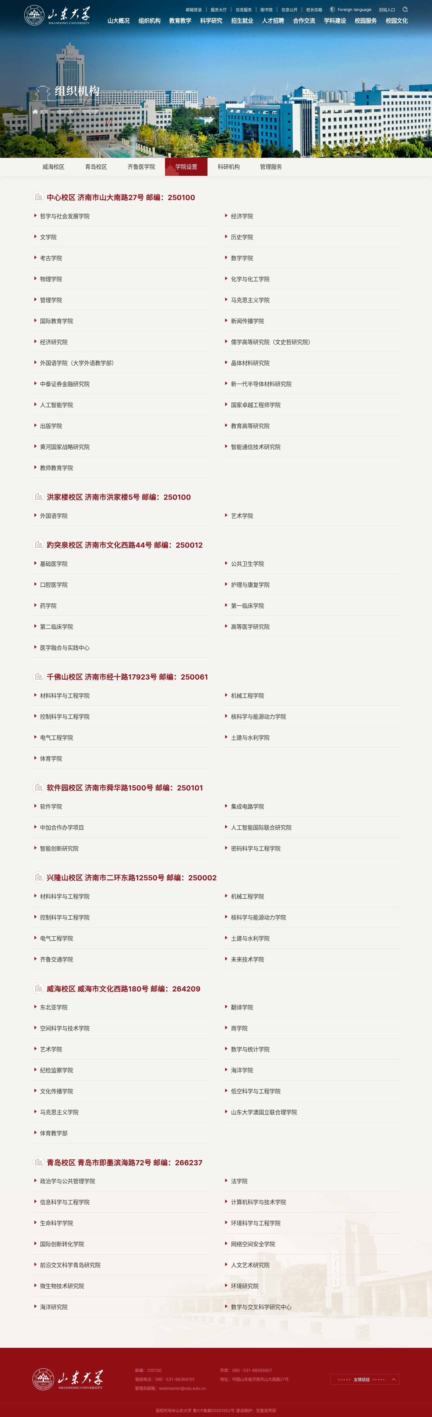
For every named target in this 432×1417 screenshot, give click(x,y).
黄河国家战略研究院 (65, 447)
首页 (44, 111)
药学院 (48, 605)
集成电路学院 (247, 806)
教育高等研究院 (250, 426)
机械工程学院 (247, 695)
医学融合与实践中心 (65, 647)
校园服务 (366, 20)
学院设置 (90, 111)
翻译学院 (242, 1007)
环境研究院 (244, 1286)
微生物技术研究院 (62, 1286)
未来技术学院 (247, 959)
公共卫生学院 (247, 563)
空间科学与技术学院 (65, 1028)
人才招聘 (273, 20)
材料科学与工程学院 (65, 695)
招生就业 (242, 20)
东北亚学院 (54, 1007)
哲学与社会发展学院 (65, 216)
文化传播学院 (56, 1091)
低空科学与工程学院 (255, 1091)
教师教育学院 (56, 468)
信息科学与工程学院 (65, 1202)
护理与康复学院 (250, 584)
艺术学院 (242, 515)
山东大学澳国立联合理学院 (264, 1112)
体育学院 (51, 758)
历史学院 (242, 237)
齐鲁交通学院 (56, 959)
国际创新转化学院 (62, 1244)
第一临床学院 (247, 605)
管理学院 (51, 300)
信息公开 (290, 9)
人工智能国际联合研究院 (261, 827)
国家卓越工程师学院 (255, 405)
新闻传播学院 (247, 321)
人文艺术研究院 (250, 1265)
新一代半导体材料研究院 (261, 384)
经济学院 (242, 216)
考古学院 (51, 258)
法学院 (239, 1181)
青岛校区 (96, 166)
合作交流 (304, 20)
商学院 (239, 1028)
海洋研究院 (54, 1307)
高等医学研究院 (250, 626)
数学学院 (242, 258)
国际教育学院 (56, 321)
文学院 (48, 237)
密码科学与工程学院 (255, 848)
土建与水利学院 (250, 737)
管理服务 (271, 166)
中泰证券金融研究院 (65, 384)
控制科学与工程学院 (65, 716)
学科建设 (335, 20)
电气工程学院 (56, 737)
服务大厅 (219, 9)
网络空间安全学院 (253, 1244)
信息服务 (244, 9)
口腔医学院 (54, 584)
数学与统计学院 (250, 1049)
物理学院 (51, 279)
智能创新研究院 (59, 848)
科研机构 (229, 166)
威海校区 (53, 166)
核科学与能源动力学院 (258, 716)
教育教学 (180, 20)
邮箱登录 (194, 9)
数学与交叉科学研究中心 (261, 1307)
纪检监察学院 (56, 1070)
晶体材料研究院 (250, 363)
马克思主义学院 (250, 300)
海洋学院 (242, 1070)
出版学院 (51, 426)
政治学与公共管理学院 (67, 1181)
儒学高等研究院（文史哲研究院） (272, 342)
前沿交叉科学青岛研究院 (70, 1265)
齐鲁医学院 (141, 166)
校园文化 (397, 20)
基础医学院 (54, 563)
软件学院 (51, 806)
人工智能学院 (56, 405)
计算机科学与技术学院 (258, 1202)
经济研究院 (54, 342)
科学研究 (211, 20)
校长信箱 (314, 9)
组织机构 (149, 20)
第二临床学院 (56, 626)
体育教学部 (54, 1133)
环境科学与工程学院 (255, 1223)
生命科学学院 (56, 1223)
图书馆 (266, 9)
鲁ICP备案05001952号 (214, 1410)
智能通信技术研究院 (255, 447)
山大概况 (119, 20)
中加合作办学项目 (62, 827)
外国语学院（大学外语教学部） (78, 363)
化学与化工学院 (250, 279)
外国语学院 (54, 515)
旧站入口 (387, 9)
